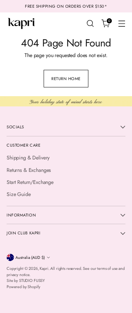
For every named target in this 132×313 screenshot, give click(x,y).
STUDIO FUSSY (32, 280)
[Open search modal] (90, 23)
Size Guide (19, 194)
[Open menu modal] (121, 23)
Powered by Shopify (23, 287)
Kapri (44, 268)
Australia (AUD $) (30, 257)
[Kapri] (21, 23)
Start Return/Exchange (30, 182)
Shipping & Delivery (28, 157)
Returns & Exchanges (29, 170)
